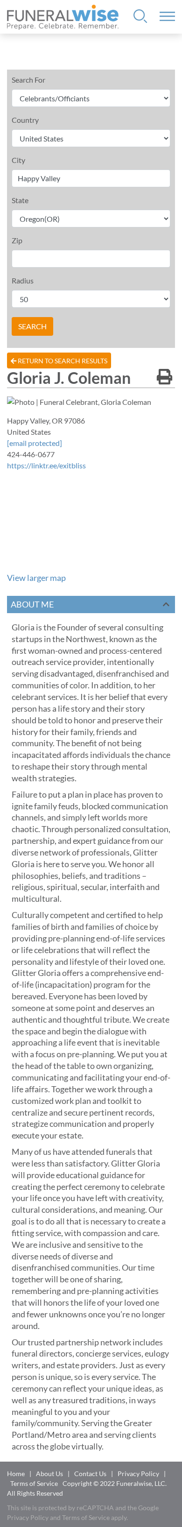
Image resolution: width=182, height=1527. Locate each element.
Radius (23, 280)
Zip (17, 240)
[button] (140, 16)
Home (16, 1474)
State (20, 200)
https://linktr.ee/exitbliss (46, 465)
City (18, 160)
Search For (28, 79)
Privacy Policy (138, 1474)
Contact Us (90, 1474)
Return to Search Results (61, 361)
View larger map (36, 578)
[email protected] (34, 442)
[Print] (164, 376)
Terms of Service (34, 1483)
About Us (49, 1474)
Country (25, 119)
